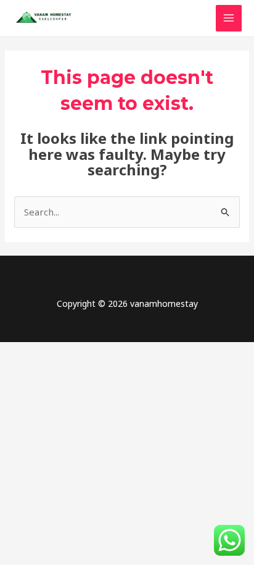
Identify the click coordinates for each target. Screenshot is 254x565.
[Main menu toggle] (229, 18)
